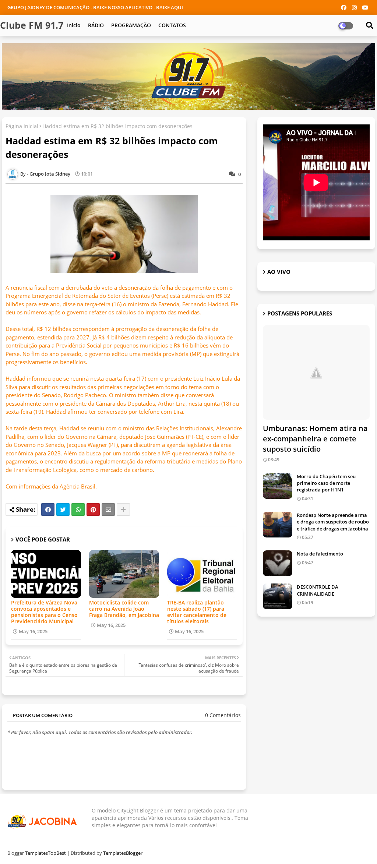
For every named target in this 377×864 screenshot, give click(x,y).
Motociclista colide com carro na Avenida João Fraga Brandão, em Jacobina (124, 608)
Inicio (74, 25)
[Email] (108, 509)
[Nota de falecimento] (277, 563)
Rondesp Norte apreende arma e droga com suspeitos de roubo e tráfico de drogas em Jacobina (333, 522)
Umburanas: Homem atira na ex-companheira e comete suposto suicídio (315, 438)
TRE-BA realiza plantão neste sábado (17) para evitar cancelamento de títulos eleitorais (196, 611)
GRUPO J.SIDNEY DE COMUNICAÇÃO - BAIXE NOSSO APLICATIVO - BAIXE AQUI (95, 7)
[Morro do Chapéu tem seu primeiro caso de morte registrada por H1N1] (277, 486)
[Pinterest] (93, 509)
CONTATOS (172, 25)
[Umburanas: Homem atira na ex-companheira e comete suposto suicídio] (316, 372)
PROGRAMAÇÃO (131, 25)
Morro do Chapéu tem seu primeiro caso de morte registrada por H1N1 (326, 483)
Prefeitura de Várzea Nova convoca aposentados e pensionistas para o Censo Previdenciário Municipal (44, 611)
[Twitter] (63, 509)
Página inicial (22, 126)
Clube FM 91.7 (31, 25)
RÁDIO (96, 25)
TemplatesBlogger (122, 853)
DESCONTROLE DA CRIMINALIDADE (317, 590)
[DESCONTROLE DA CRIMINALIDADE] (277, 596)
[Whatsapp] (78, 509)
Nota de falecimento (320, 553)
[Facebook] (47, 509)
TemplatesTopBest (45, 853)
